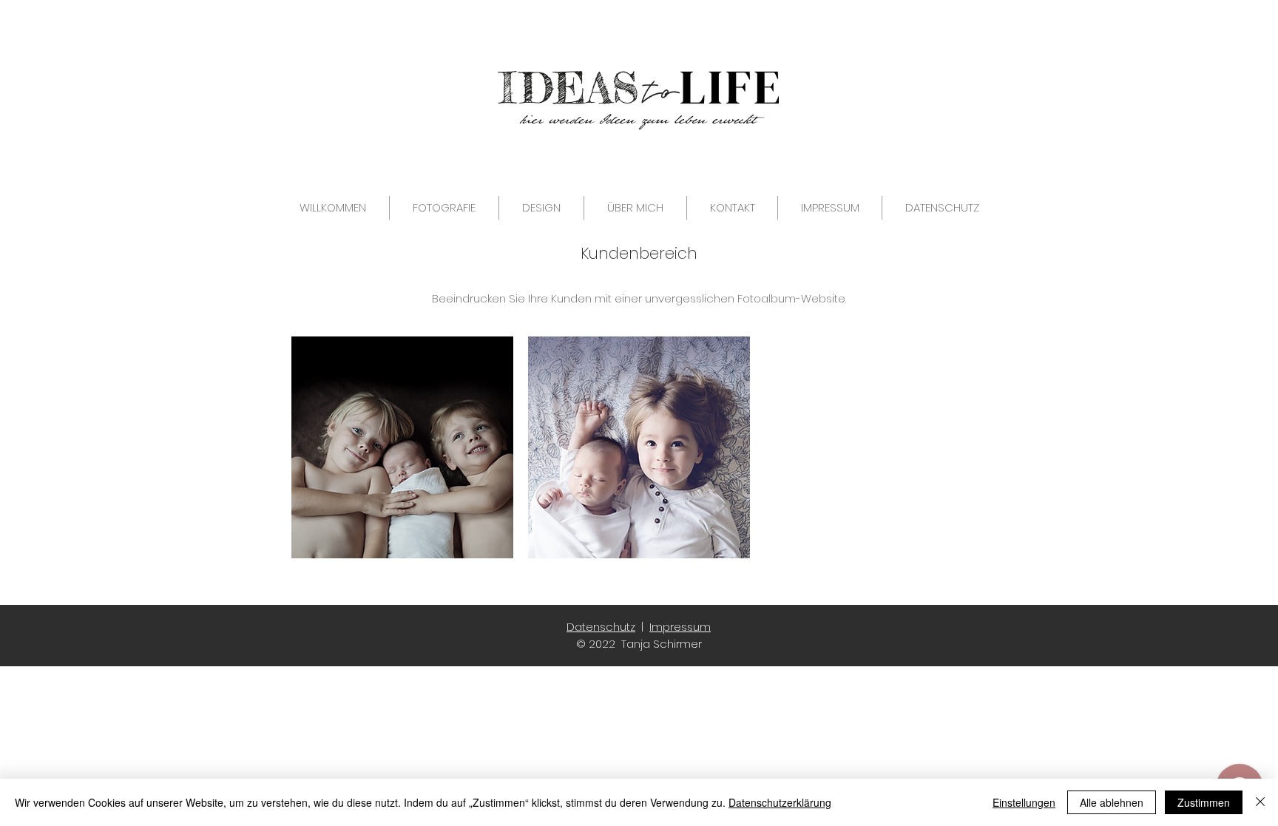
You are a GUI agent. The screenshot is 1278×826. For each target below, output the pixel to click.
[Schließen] (1260, 802)
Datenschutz (601, 626)
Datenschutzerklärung (779, 802)
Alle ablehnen (1111, 802)
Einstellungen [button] (1024, 802)
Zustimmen (1203, 802)
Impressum (680, 626)
